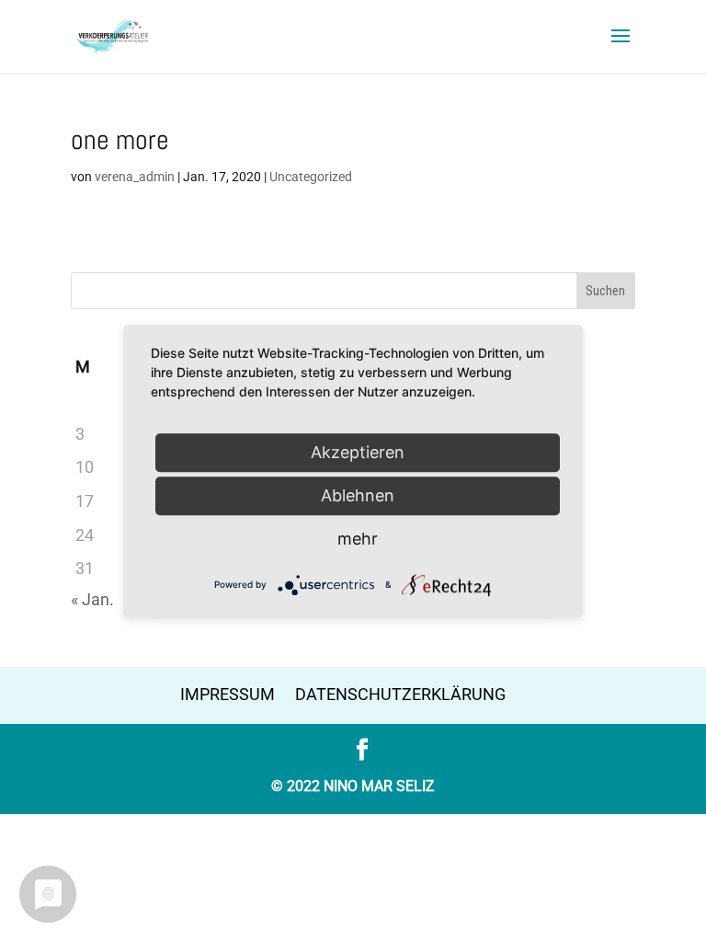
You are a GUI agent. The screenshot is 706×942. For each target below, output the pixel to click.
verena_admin (135, 176)
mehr (357, 538)
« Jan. (92, 599)
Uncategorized (310, 176)
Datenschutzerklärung (400, 694)
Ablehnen (357, 495)
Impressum (227, 694)
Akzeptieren (357, 452)
